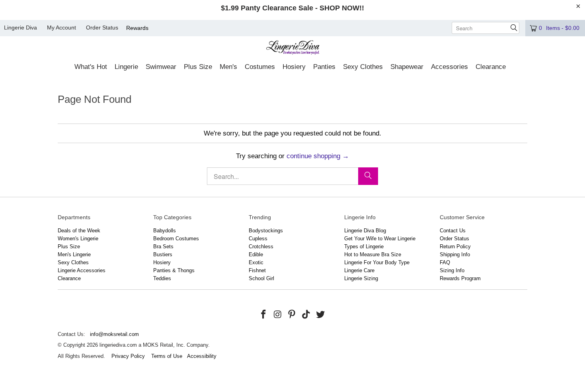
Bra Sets (163, 246)
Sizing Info (452, 270)
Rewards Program (460, 278)
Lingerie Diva (20, 27)
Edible (256, 254)
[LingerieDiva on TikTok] (306, 315)
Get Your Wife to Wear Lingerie (379, 239)
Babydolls (164, 231)
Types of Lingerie (364, 246)
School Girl (261, 278)
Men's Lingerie (74, 254)
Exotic (256, 262)
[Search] (368, 176)
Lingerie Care (359, 270)
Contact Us (453, 231)
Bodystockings (266, 231)
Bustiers (162, 254)
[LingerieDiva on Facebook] (264, 315)
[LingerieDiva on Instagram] (278, 315)
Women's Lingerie (78, 239)
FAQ (445, 262)
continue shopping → (318, 156)
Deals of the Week (79, 231)
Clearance (69, 278)
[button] (90, 67)
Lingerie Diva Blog (365, 231)
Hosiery (162, 262)
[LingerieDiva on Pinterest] (292, 315)
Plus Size (69, 246)
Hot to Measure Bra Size (372, 254)
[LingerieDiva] (293, 48)
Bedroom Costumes (176, 239)
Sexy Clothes (73, 262)
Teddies (162, 278)
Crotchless (261, 246)
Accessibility (201, 356)
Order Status (102, 27)
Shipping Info (455, 254)
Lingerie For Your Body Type (377, 262)
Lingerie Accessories (81, 270)
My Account (61, 27)
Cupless (258, 239)
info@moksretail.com (114, 334)
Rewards (137, 28)
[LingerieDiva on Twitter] (320, 315)
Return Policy (455, 246)
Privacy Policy (128, 356)
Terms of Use (166, 356)
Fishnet (257, 270)
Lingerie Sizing (361, 278)
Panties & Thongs (174, 270)
